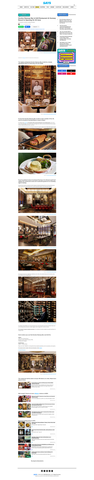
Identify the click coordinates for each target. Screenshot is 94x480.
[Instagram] (47, 471)
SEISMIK (52, 7)
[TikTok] (49, 471)
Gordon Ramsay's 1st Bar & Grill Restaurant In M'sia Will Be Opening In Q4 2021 (42, 383)
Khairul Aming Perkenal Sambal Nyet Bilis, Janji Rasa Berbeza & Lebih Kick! (43, 430)
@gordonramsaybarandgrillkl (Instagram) (50, 52)
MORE (72, 7)
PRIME (37, 7)
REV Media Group (47, 474)
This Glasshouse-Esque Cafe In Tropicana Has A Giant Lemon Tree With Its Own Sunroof (43, 412)
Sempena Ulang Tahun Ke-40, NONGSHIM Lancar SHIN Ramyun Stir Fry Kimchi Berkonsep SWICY (43, 445)
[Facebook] (42, 471)
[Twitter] (44, 471)
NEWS (21, 7)
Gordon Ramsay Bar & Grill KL (51, 175)
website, (26, 122)
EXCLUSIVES (65, 7)
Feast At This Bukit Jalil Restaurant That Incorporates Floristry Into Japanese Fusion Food (43, 404)
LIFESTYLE (26, 7)
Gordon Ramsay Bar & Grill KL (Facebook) (49, 247)
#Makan (37, 393)
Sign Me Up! (66, 62)
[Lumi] (52, 471)
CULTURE (32, 7)
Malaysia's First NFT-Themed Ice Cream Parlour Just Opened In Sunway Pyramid (43, 397)
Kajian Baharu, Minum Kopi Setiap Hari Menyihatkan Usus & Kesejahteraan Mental (41, 437)
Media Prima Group (57, 474)
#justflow (58, 7)
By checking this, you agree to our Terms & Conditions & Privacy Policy (67, 61)
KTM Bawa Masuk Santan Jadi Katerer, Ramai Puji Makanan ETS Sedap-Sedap (42, 452)
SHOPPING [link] (42, 7)
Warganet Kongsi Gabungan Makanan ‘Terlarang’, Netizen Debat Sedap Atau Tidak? (43, 423)
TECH (47, 7)
